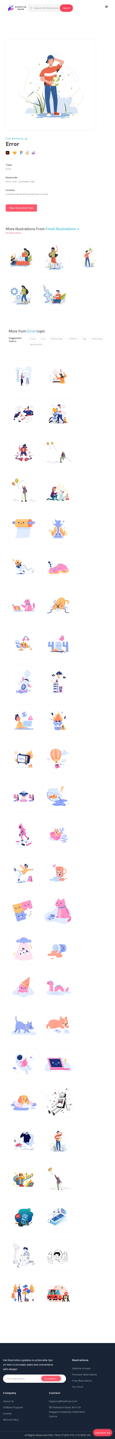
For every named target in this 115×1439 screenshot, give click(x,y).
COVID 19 (73, 339)
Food (43, 339)
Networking (97, 339)
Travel (32, 339)
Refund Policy (11, 1419)
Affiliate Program (13, 1407)
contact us (102, 1432)
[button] (107, 6)
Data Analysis (36, 344)
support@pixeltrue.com (63, 1401)
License (7, 1413)
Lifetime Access (81, 1368)
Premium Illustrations (84, 1374)
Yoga (84, 339)
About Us (8, 1401)
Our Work (77, 1387)
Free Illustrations (82, 1380)
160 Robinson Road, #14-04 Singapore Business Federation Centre (67, 1412)
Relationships (57, 339)
